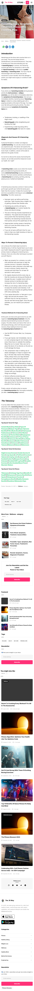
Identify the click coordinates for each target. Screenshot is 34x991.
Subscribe (27, 2)
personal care (8, 504)
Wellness (4, 20)
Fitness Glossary (7, 988)
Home (2, 41)
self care (19, 501)
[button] (21, 3)
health (12, 501)
